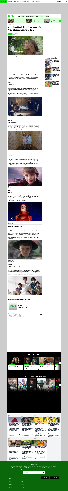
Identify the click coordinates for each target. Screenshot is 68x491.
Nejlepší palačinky (38, 469)
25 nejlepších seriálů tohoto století (14, 446)
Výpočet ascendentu (24, 469)
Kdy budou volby (47, 466)
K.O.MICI (48, 387)
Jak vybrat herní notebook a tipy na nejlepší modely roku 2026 (54, 20)
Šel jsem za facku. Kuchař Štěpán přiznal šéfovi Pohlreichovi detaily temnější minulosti (27, 434)
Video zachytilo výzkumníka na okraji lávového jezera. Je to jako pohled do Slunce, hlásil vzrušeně (40, 434)
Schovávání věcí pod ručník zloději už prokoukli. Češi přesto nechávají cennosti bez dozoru (14, 434)
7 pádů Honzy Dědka (21, 467)
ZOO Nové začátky (54, 466)
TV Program (32, 1)
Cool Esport (24, 1)
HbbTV (10, 481)
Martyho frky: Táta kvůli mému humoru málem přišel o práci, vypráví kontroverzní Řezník (26, 447)
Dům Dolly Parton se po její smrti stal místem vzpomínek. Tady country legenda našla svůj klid (40, 452)
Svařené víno (32, 467)
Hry (20, 1)
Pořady (28, 1)
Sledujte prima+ (37, 1)
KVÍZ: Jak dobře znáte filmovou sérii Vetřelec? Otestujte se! (55, 75)
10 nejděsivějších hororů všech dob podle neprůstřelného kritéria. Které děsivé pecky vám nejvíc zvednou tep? (36, 21)
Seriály (18, 1)
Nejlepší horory (26, 466)
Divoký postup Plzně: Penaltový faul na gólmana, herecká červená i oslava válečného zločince (14, 429)
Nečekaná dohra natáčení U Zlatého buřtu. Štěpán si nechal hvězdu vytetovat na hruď (27, 424)
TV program (31, 466)
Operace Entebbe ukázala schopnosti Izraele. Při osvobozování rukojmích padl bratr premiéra (40, 430)
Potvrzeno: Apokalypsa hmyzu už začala (40, 424)
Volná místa (11, 478)
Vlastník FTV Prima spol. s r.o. (13, 486)
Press (21, 478)
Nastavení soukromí (23, 487)
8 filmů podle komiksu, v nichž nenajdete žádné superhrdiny (13, 452)
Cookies (10, 484)
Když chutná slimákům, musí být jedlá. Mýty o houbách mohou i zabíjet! (40, 457)
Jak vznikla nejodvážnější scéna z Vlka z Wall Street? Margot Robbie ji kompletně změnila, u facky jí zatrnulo (14, 458)
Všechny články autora (22, 307)
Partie (40, 466)
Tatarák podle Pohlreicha (39, 467)
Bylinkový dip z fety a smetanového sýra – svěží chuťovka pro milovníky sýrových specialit (53, 424)
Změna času (36, 466)
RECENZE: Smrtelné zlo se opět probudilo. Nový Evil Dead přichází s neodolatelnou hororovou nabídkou (30, 367)
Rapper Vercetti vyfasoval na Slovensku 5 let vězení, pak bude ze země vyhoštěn (27, 452)
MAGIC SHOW (30, 387)
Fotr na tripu (20, 387)
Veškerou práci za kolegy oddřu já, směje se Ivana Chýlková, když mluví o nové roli (27, 429)
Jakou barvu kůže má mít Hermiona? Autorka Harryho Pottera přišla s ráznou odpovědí (14, 367)
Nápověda (22, 484)
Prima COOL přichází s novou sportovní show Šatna (55, 61)
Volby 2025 (27, 467)
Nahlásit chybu (11, 487)
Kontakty (22, 481)
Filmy (15, 1)
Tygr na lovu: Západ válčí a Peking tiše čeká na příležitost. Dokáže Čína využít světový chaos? (14, 424)
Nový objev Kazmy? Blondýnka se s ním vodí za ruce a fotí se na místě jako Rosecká (27, 457)
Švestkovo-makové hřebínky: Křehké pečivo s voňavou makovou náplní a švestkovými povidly (53, 429)
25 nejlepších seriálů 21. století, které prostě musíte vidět (18, 20)
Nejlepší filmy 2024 (19, 466)
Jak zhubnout (13, 466)
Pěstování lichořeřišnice (52, 467)
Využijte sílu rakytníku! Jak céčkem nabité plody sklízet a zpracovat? (40, 447)
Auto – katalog (14, 467)
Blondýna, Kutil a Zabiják (40, 388)
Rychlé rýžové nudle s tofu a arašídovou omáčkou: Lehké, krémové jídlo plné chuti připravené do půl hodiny (53, 435)
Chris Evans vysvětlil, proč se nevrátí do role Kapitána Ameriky (46, 367)
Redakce (22, 486)
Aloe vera (45, 467)
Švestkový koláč (44, 469)
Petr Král (14, 34)
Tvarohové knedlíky (31, 469)
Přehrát (11, 386)
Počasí (43, 466)
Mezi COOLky (11, 387)
